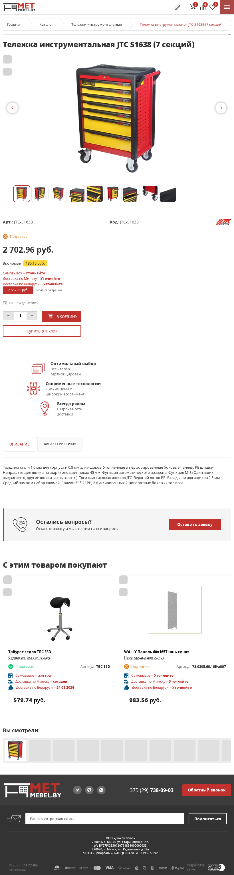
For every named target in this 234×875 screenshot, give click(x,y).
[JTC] (223, 221)
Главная (14, 24)
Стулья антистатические (29, 657)
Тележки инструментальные (96, 24)
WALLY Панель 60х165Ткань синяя (156, 651)
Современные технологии (73, 383)
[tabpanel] (117, 119)
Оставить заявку (195, 524)
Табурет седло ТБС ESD (29, 651)
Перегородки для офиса (144, 657)
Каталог (46, 24)
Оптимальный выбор (73, 363)
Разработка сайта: (196, 867)
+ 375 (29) (150, 790)
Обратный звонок (207, 790)
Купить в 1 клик (42, 331)
